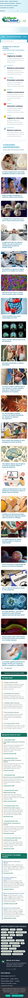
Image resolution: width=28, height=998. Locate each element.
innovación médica (6, 954)
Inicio (3, 36)
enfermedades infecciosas (8, 940)
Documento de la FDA (8, 873)
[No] (26, 992)
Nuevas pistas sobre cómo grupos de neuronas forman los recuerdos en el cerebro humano (13, 638)
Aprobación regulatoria (8, 889)
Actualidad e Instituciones (14, 36)
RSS (18, 11)
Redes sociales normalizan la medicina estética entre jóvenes (12, 196)
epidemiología (16, 945)
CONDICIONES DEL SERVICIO (7, 7)
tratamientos (13, 948)
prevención (11, 932)
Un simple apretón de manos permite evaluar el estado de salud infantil (11, 541)
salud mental (5, 935)
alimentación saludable (19, 951)
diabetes (12, 935)
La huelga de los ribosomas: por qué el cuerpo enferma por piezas (13, 219)
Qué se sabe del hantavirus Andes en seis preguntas (13, 589)
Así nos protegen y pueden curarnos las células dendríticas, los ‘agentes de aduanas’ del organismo (13, 416)
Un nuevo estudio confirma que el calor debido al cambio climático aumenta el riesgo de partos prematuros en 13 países (13, 389)
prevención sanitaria (17, 954)
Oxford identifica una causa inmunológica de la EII (11, 317)
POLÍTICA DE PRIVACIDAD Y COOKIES (9, 5)
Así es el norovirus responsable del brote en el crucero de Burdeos (14, 565)
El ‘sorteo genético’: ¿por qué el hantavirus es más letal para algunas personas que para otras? (13, 613)
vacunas (10, 937)
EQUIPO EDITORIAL (13, 1)
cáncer (3, 937)
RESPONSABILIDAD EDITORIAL (7, 3)
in (11, 11)
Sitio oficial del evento (8, 816)
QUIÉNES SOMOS (4, 1)
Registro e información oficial (9, 801)
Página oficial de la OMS (8, 833)
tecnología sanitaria (14, 943)
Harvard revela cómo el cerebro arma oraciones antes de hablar (12, 293)
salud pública (5, 929)
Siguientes (9, 668)
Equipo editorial (14, 978)
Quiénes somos (5, 978)
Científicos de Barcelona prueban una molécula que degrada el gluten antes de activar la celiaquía (14, 515)
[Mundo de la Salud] (14, 21)
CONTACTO (18, 3)
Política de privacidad (17, 995)
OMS (23, 943)
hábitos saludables (6, 945)
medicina (13, 929)
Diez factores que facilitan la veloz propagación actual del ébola (13, 441)
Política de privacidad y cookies (8, 983)
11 (5, 668)
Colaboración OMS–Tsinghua (9, 918)
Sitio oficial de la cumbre (8, 848)
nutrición (4, 932)
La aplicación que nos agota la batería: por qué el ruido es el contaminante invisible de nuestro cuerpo (12, 245)
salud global (4, 943)
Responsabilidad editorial (7, 981)
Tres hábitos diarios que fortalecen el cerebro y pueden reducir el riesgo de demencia (13, 465)
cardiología (19, 935)
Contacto (17, 981)
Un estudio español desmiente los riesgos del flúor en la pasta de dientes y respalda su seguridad (13, 663)
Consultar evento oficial (8, 770)
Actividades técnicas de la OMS (10, 903)
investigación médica (21, 932)
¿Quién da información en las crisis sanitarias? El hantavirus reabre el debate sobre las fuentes (14, 490)
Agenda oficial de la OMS (8, 785)
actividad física (20, 940)
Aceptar (8, 995)
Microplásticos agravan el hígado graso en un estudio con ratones (13, 270)
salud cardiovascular (6, 951)
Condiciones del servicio (7, 985)
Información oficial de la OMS (9, 753)
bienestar (19, 929)
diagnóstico (4, 948)
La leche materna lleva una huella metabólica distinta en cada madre (13, 172)
